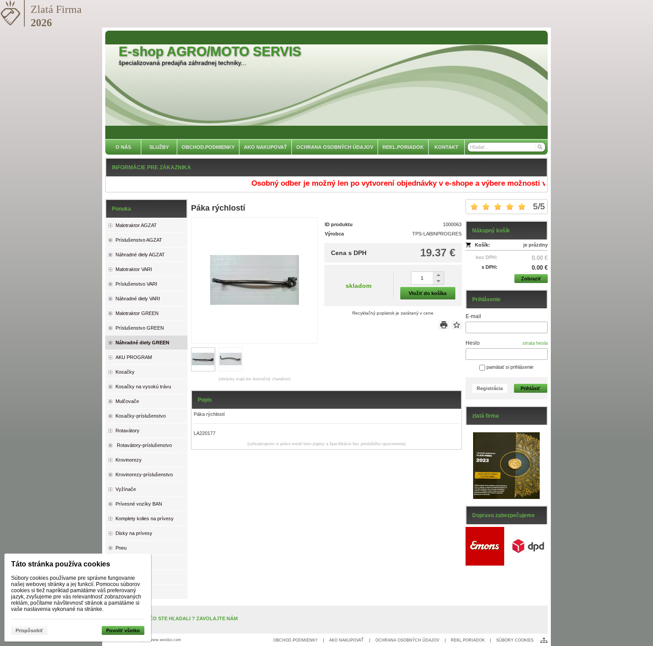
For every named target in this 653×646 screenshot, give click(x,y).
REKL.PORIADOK (468, 640)
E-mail (473, 316)
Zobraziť (531, 278)
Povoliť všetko (123, 630)
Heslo (473, 343)
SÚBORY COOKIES (515, 640)
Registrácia (490, 388)
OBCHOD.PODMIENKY (295, 640)
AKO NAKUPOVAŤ (346, 640)
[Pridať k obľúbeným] (456, 324)
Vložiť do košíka (427, 293)
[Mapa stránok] (544, 640)
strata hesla (535, 343)
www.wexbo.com (165, 640)
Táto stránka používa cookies (60, 564)
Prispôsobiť (29, 630)
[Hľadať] (539, 147)
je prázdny (535, 244)
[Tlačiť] (443, 324)
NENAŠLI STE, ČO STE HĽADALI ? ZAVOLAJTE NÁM (176, 618)
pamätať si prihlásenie (509, 367)
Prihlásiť (530, 388)
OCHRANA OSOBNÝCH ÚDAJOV (407, 640)
